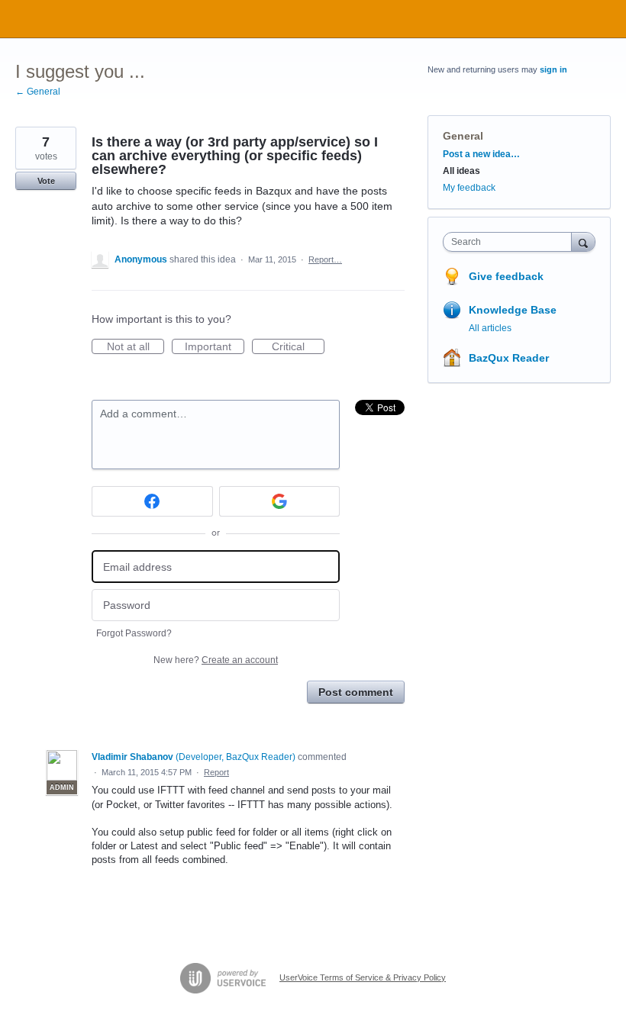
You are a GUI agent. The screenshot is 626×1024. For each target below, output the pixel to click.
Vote (46, 180)
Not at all (135, 347)
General (463, 136)
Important (214, 347)
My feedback (469, 187)
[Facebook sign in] (152, 501)
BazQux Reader (509, 358)
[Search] (583, 241)
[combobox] (510, 242)
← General (37, 91)
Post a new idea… (481, 154)
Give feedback (506, 276)
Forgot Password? (134, 633)
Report (216, 772)
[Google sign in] (279, 501)
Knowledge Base (513, 310)
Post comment (355, 692)
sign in (553, 69)
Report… (325, 259)
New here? (215, 660)
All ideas (461, 171)
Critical (298, 347)
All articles (490, 328)
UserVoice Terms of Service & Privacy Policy (362, 977)
